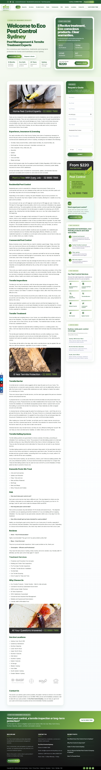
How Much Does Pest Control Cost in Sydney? (80, 739)
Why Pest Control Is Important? (76, 743)
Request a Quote (88, 1)
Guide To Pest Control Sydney (75, 746)
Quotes (67, 7)
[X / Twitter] (10, 2)
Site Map (57, 768)
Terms (53, 768)
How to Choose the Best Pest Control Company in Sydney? (80, 751)
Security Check (72, 146)
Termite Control (40, 7)
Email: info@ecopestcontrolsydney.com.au (50, 750)
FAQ (62, 7)
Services (31, 7)
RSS (61, 768)
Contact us (42, 768)
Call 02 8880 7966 (93, 7)
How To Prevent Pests (73, 756)
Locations (73, 7)
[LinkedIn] (13, 2)
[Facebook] (8, 2)
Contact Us (81, 7)
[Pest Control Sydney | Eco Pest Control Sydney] (6, 7)
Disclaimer (48, 768)
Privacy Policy (36, 768)
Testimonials (55, 7)
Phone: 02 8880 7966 (44, 747)
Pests (47, 7)
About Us (24, 7)
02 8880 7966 (78, 1)
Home (18, 7)
